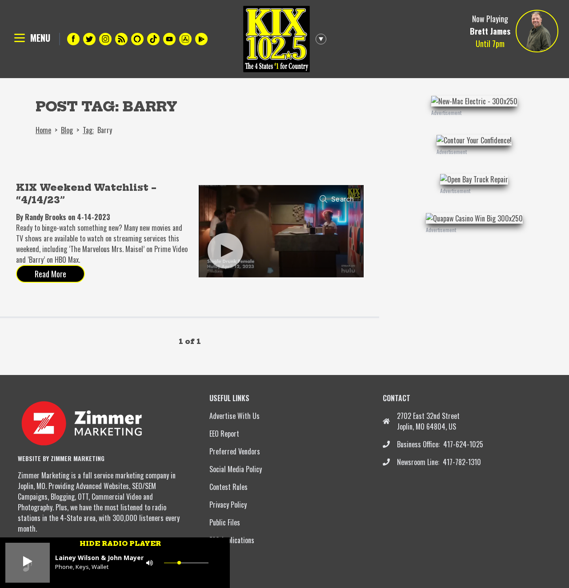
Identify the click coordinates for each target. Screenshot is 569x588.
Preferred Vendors (234, 451)
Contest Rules (228, 486)
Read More (50, 274)
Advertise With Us (234, 415)
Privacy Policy (228, 504)
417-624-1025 (463, 444)
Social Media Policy (235, 469)
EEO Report (224, 433)
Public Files (224, 522)
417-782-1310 (462, 462)
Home (43, 130)
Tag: (88, 130)
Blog (67, 130)
